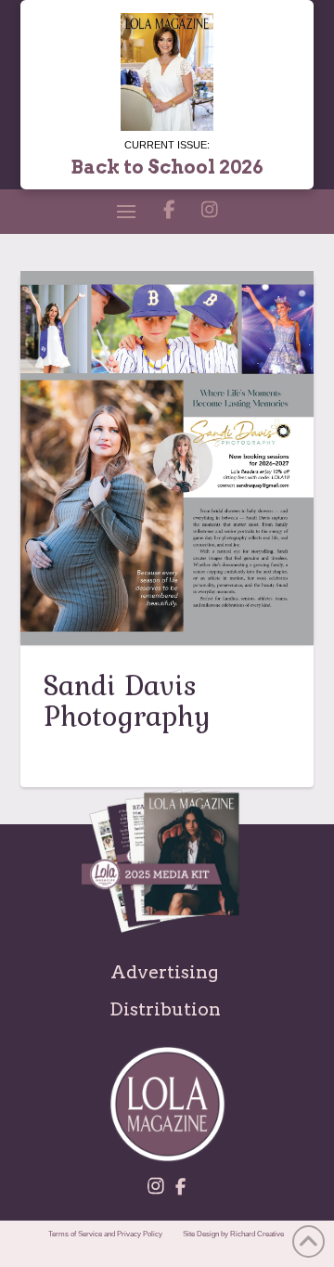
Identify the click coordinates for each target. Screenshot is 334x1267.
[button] (126, 211)
